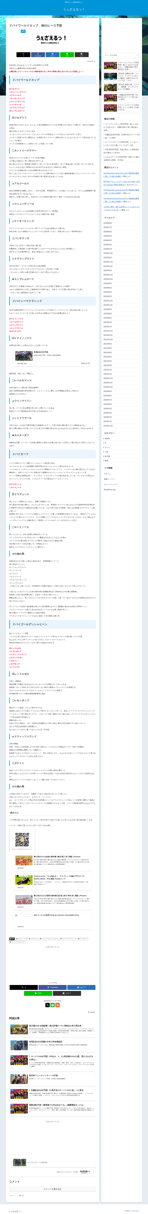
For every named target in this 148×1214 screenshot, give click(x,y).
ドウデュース (34, 939)
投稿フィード (109, 479)
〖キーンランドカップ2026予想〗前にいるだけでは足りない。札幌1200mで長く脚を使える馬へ (121, 127)
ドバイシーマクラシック (69, 939)
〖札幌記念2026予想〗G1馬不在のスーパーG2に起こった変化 (121, 136)
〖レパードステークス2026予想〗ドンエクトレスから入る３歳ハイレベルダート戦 (121, 143)
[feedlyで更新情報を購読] (52, 1005)
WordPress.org (109, 490)
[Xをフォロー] (47, 1005)
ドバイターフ (84, 939)
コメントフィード (111, 484)
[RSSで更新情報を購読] (57, 1005)
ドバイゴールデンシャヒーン (50, 939)
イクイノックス (22, 939)
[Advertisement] (52, 964)
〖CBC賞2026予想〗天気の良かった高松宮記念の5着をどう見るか (121, 151)
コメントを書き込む (52, 1189)
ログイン (107, 474)
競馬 (13, 939)
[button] (82, 54)
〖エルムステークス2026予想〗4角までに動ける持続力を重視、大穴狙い (121, 158)
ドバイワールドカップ (17, 942)
